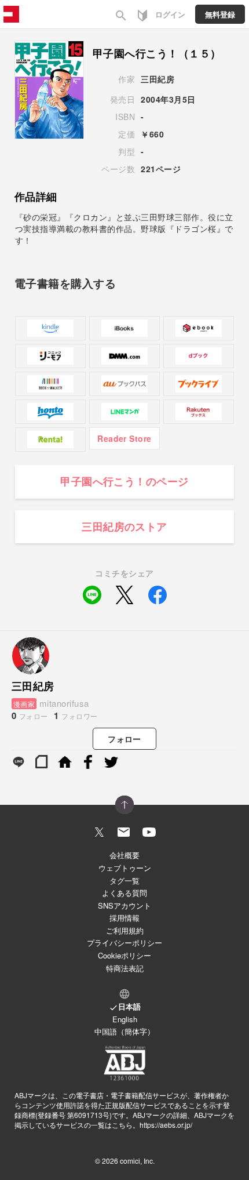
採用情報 (124, 917)
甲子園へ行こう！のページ (124, 481)
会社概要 (124, 855)
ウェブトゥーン (124, 867)
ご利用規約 (125, 930)
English (124, 1019)
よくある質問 (124, 892)
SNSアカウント (124, 905)
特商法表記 (125, 968)
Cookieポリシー (124, 955)
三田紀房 (157, 79)
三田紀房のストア (124, 526)
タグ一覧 (124, 880)
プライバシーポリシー (124, 942)
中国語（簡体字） (124, 1031)
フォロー (124, 739)
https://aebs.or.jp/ (166, 1125)
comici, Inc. (137, 1161)
